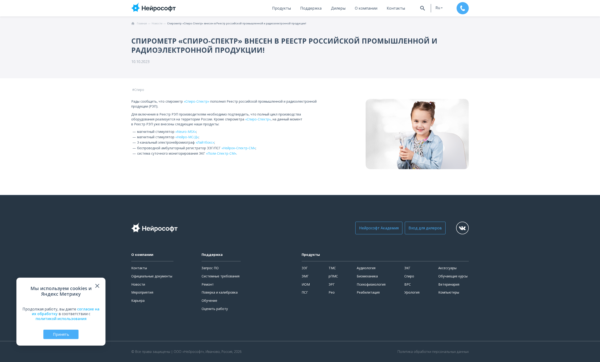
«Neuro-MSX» (185, 131)
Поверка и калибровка (220, 292)
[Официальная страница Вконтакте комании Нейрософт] (462, 228)
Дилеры (338, 8)
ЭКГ (407, 268)
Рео (332, 292)
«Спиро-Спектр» (196, 101)
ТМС (332, 268)
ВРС (407, 284)
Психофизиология (371, 284)
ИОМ (306, 284)
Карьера (138, 300)
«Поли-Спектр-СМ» (221, 153)
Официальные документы (151, 276)
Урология (412, 292)
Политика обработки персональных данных (433, 352)
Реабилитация (368, 292)
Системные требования (221, 276)
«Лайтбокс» (205, 142)
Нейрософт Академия (379, 228)
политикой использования (61, 318)
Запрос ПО (210, 268)
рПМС (333, 276)
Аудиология (366, 268)
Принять (61, 334)
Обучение (209, 300)
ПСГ (305, 292)
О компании (366, 8)
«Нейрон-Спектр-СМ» (238, 148)
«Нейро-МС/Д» (187, 137)
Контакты (396, 8)
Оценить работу (215, 308)
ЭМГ (305, 276)
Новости (138, 284)
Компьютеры (448, 292)
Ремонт (208, 284)
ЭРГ (332, 284)
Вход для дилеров (425, 228)
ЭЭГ (305, 268)
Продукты (281, 8)
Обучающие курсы (453, 276)
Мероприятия (142, 292)
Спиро (409, 276)
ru (437, 8)
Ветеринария (448, 284)
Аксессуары (447, 268)
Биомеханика (367, 276)
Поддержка (311, 8)
